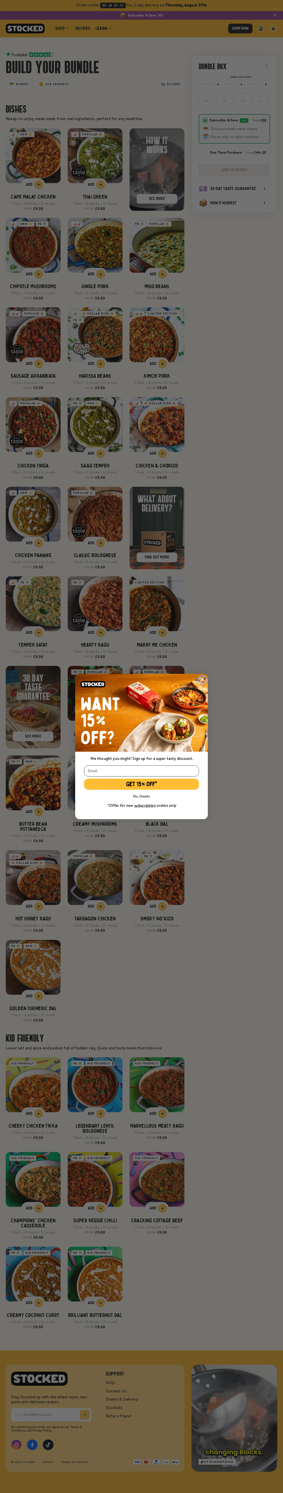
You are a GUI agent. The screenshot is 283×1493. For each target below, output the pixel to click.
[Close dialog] (202, 679)
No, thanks (141, 796)
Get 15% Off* (141, 784)
